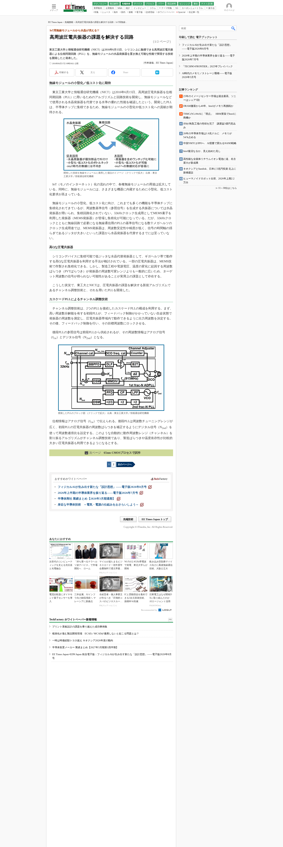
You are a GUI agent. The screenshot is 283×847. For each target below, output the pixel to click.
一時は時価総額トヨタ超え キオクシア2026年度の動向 (82, 640)
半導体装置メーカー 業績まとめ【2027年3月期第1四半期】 (85, 647)
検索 (233, 28)
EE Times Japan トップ (155, 519)
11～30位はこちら (227, 188)
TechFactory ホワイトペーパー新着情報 (73, 619)
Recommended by (149, 610)
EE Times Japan (55, 22)
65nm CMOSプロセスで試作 (113, 452)
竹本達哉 (149, 62)
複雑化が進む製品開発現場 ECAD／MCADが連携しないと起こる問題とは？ (95, 633)
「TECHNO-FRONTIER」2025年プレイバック (207, 66)
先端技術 (69, 22)
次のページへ (125, 464)
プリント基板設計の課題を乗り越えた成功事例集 (79, 626)
